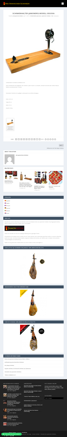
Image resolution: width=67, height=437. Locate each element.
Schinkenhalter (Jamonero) (35, 16)
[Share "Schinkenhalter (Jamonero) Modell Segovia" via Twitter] (18, 139)
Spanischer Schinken (46, 16)
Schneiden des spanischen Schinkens (13, 371)
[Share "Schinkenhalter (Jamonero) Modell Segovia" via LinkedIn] (29, 139)
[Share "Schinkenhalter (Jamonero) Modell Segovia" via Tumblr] (24, 139)
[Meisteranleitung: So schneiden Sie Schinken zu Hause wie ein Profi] (5, 410)
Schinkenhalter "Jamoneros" (30, 400)
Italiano (8, 210)
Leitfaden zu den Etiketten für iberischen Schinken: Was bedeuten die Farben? (14, 395)
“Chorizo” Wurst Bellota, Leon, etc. (32, 396)
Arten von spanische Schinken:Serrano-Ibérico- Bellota (17, 359)
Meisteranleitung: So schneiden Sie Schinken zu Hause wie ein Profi (14, 410)
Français (8, 205)
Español (8, 200)
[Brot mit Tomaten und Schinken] (55, 177)
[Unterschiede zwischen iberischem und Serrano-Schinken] (5, 417)
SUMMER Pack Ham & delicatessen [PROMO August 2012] (39, 187)
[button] (11, 434)
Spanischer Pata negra (26, 434)
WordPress (24, 432)
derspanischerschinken (18, 16)
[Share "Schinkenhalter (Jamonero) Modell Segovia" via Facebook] (16, 139)
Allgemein (14, 390)
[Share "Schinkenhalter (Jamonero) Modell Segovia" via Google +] (21, 139)
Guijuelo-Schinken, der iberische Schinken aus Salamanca (18, 368)
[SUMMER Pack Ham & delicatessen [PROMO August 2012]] (41, 177)
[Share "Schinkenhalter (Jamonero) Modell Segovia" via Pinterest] (26, 139)
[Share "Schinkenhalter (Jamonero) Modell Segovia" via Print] (39, 139)
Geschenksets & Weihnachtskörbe (9, 181)
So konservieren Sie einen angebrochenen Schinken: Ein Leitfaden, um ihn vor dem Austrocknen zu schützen (14, 387)
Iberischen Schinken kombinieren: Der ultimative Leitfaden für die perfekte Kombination (13, 402)
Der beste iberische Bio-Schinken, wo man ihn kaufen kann (14, 423)
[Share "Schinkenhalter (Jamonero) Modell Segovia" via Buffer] (31, 139)
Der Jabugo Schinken (9, 365)
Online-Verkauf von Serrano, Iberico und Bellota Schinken (33, 405)
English (7, 203)
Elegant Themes (12, 432)
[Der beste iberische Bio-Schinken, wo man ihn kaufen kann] (5, 424)
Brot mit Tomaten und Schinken (54, 187)
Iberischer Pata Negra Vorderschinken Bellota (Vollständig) (32, 386)
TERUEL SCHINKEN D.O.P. (10, 375)
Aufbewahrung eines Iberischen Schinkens (14, 362)
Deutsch (8, 208)
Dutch (7, 213)
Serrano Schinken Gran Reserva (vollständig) (31, 411)
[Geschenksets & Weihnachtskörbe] (11, 175)
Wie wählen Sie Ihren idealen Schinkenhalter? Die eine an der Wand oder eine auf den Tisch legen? (25, 184)
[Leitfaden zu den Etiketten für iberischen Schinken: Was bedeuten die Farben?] (5, 394)
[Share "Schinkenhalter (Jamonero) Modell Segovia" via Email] (37, 139)
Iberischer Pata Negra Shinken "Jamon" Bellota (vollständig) (33, 391)
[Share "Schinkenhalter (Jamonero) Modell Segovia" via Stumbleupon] (34, 139)
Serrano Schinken (36, 434)
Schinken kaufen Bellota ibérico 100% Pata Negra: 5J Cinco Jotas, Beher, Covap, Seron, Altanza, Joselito (54, 388)
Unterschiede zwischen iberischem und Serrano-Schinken (13, 417)
